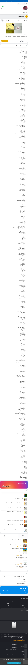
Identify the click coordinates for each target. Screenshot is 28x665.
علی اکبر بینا (23, 296)
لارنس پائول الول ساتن (21, 346)
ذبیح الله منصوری (22, 205)
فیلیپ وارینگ (23, 332)
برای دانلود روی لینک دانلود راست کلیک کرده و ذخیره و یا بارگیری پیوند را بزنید (16, 1)
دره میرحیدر (23, 185)
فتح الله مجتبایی (22, 322)
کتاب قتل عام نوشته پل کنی (19, 498)
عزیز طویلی (23, 289)
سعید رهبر (23, 237)
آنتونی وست (23, 65)
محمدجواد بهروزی (22, 377)
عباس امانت (23, 267)
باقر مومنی (23, 124)
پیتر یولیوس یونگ (22, 137)
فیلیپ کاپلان (23, 329)
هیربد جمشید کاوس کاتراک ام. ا (20, 433)
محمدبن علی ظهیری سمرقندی (20, 375)
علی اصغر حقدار (22, 291)
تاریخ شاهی (23, 142)
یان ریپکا (23, 451)
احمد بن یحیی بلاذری (21, 90)
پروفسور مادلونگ (22, 135)
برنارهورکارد (23, 127)
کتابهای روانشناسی (23, 462)
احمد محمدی (23, 94)
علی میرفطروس (22, 306)
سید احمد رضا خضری (21, 246)
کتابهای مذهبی (23, 472)
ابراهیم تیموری (22, 68)
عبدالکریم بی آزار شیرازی (21, 285)
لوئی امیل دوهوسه (22, 351)
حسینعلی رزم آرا (22, 177)
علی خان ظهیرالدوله (22, 298)
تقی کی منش (23, 145)
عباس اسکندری (22, 264)
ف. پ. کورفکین (22, 318)
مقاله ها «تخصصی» (23, 476)
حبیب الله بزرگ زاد (22, 168)
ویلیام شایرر (23, 445)
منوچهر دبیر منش (22, 399)
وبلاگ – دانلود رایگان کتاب (9, 601)
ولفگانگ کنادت (22, 438)
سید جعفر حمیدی (22, 247)
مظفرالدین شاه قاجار (22, 396)
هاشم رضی (23, 423)
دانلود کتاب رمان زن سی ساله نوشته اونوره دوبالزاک (15, 524)
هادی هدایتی (23, 420)
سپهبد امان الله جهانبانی (21, 228)
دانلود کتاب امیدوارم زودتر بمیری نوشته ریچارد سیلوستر (15, 520)
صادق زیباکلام (23, 262)
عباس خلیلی (23, 270)
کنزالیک (23, 342)
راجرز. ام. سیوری (22, 206)
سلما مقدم (23, 241)
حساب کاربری (24, 605)
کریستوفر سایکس (22, 340)
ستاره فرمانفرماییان (22, 232)
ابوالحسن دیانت (22, 74)
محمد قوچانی (23, 370)
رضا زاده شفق (23, 216)
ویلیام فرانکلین (22, 446)
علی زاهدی (23, 301)
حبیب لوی (23, 170)
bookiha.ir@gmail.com (21, 583)
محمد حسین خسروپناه (21, 366)
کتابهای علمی (24, 467)
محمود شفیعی (22, 385)
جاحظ (24, 147)
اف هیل (23, 104)
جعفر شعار (23, 152)
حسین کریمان (23, 175)
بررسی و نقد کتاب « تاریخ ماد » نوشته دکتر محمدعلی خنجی (16, 20)
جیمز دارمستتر (22, 163)
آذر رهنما (23, 58)
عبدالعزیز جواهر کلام (22, 280)
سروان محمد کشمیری (21, 236)
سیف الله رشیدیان (22, 255)
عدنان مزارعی (23, 287)
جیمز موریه (23, 164)
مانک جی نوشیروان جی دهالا (20, 360)
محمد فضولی (24, 475)
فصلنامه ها (24, 53)
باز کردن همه (25, 49)
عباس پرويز (23, 268)
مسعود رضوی (22, 393)
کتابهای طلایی (24, 466)
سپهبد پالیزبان (23, 230)
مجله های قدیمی (23, 473)
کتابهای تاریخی (23, 57)
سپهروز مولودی (22, 231)
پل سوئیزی (23, 136)
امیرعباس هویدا (22, 114)
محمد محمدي (22, 371)
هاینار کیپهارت (22, 425)
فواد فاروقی (23, 328)
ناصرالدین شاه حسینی (21, 415)
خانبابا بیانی (23, 180)
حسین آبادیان (23, 174)
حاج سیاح (23, 167)
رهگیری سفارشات (10, 607)
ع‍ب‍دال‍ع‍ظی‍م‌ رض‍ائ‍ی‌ (22, 282)
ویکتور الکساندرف (22, 440)
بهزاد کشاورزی (23, 130)
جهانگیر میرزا (23, 158)
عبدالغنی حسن (22, 284)
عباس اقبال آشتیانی (22, 265)
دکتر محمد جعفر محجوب (21, 200)
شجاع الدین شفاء (22, 258)
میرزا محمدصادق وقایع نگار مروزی (20, 413)
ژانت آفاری (23, 223)
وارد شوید (19, 3)
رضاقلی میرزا (23, 218)
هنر (25, 478)
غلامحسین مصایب (22, 314)
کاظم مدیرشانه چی (22, 338)
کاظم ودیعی (23, 339)
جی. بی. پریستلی (22, 161)
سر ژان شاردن (23, 233)
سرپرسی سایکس (22, 234)
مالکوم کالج (23, 359)
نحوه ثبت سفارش (10, 603)
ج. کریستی (23, 146)
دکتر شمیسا (23, 196)
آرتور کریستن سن (22, 61)
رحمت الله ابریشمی (22, 209)
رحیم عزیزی (23, 214)
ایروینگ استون (22, 120)
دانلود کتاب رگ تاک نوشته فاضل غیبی (17, 516)
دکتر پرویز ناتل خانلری (21, 188)
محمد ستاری (23, 369)
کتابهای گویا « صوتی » (22, 471)
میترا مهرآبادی (23, 408)
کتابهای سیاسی (23, 463)
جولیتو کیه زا (23, 159)
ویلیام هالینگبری (22, 449)
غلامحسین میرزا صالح (21, 316)
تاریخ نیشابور (23, 143)
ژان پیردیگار (23, 221)
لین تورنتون (23, 353)
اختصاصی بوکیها (22, 95)
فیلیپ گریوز (23, 331)
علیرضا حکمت (23, 308)
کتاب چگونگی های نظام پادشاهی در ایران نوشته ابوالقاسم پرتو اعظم (13, 529)
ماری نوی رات (23, 358)
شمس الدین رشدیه (22, 259)
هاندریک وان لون (22, 424)
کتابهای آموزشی (23, 55)
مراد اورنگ (23, 388)
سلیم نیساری (23, 242)
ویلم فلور (23, 443)
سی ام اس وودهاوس (21, 243)
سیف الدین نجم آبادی (21, 254)
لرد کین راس (23, 350)
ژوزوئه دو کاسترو (22, 225)
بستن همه (21, 49)
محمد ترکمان (23, 364)
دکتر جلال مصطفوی (22, 189)
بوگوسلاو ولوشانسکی (22, 132)
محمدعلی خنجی (22, 381)
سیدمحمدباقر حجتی (22, 253)
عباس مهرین (23, 274)
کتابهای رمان (24, 461)
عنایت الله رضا (23, 313)
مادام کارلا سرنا (22, 356)
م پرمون (23, 354)
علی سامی (23, 302)
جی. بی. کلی (23, 162)
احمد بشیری (23, 89)
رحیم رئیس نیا (22, 212)
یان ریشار (23, 452)
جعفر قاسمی (23, 154)
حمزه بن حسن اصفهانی (21, 178)
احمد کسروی (23, 93)
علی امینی (23, 297)
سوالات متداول (10, 605)
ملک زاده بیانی (22, 397)
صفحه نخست (24, 601)
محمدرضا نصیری (22, 380)
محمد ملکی (23, 372)
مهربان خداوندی (22, 403)
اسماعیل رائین (23, 100)
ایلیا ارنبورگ (23, 122)
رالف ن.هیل (23, 207)
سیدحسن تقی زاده (22, 252)
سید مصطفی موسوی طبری (21, 250)
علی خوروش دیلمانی (22, 300)
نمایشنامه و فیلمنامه (23, 477)
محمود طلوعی (23, 386)
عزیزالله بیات (23, 290)
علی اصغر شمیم (22, 294)
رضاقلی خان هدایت (22, 217)
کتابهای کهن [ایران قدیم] (22, 470)
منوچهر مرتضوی (22, 401)
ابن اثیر (23, 73)
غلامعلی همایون (22, 317)
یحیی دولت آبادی (22, 454)
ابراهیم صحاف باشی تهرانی (21, 69)
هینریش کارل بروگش (21, 434)
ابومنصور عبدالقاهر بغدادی (21, 84)
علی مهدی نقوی (22, 305)
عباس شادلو (23, 271)
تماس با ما (25, 607)
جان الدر (23, 148)
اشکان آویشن (23, 103)
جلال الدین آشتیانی (22, 157)
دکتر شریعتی (23, 195)
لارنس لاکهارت (22, 348)
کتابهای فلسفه (24, 468)
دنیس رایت (23, 202)
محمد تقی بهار (22, 365)
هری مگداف (23, 428)
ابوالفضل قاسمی (22, 76)
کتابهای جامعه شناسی (23, 459)
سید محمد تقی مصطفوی (21, 249)
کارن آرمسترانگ (22, 335)
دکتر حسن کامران (22, 191)
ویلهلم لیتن (23, 444)
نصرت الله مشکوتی (22, 418)
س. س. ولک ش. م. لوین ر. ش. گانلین (19, 227)
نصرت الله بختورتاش (22, 417)
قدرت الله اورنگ (22, 334)
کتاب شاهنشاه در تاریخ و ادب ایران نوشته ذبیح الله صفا (14, 502)
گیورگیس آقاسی (22, 345)
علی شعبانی (23, 303)
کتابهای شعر (24, 465)
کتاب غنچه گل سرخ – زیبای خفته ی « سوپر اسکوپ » (15, 507)
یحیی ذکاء (23, 455)
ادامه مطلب (5, 41)
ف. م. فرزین (23, 319)
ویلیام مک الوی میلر (22, 447)
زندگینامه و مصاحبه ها (22, 52)
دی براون (23, 204)
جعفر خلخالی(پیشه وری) (21, 151)
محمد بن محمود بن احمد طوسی (20, 362)
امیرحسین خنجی (22, 113)
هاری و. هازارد (22, 422)
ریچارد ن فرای (23, 220)
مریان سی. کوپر (22, 392)
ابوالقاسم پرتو (23, 77)
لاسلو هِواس (23, 349)
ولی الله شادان (23, 439)
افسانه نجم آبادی (22, 105)
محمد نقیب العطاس (22, 374)
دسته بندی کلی (23, 50)
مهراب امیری (23, 402)
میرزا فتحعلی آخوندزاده (21, 410)
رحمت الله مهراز (22, 210)
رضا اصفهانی (23, 215)
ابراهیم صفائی (23, 71)
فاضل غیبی (23, 321)
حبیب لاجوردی (22, 169)
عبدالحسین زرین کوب (21, 276)
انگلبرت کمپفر (23, 117)
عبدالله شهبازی (23, 286)
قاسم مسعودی (22, 333)
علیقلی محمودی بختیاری (21, 311)
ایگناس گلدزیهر (22, 121)
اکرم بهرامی (23, 106)
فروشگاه (25, 603)
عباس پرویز (23, 269)
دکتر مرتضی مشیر (22, 201)
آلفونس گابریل (23, 63)
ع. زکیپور (23, 263)
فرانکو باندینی (23, 323)
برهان (24, 129)
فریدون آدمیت (22, 324)
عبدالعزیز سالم (23, 281)
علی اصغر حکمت (22, 292)
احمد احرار (23, 87)
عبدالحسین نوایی (22, 278)
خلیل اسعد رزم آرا (22, 184)
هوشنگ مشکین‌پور (22, 431)
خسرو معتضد (23, 181)
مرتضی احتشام (22, 390)
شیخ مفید (23, 260)
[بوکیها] (25, 8)
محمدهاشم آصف (22, 383)
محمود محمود (22, 387)
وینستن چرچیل (22, 450)
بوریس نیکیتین (22, 131)
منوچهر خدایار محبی (22, 398)
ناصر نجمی (23, 414)
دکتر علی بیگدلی (22, 198)
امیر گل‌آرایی (23, 109)
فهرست (23, 12)
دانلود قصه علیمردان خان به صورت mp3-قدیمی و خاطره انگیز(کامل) (12, 494)
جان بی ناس (23, 150)
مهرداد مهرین (23, 404)
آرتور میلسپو (23, 62)
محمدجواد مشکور (22, 379)
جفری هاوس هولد (22, 156)
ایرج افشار (23, 119)
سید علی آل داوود (22, 248)
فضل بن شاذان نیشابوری (21, 327)
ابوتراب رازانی (23, 81)
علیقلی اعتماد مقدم (22, 310)
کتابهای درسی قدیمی (23, 460)
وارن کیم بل (23, 436)
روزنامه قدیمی (24, 51)
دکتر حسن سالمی (22, 190)
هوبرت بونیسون (22, 430)
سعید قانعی (23, 238)
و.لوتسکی (23, 435)
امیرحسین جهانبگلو (22, 111)
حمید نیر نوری (23, 179)
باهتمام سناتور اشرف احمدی (20, 125)
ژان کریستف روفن (22, 222)
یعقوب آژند (23, 456)
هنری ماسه (23, 429)
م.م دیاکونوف (23, 355)
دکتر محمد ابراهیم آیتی (21, 199)
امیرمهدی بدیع (22, 116)
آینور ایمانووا (23, 66)
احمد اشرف (23, 88)
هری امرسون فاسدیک (21, 427)
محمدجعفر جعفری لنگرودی (21, 376)
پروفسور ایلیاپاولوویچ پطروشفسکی (20, 134)
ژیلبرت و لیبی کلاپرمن (21, 226)
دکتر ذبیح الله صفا (22, 193)
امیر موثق (23, 110)
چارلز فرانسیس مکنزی (21, 166)
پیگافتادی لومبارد (22, 140)
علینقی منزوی (23, 312)
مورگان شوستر (23, 407)
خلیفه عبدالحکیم (22, 183)
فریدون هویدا (23, 326)
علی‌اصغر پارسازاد (22, 307)
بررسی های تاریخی (22, 126)
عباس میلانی (23, 275)
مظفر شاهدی (23, 395)
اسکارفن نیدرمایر (22, 99)
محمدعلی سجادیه (22, 382)
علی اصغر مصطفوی (22, 295)
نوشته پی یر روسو (22, 419)
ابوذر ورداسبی (23, 82)
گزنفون (24, 344)
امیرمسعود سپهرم (22, 115)
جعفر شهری (23, 153)
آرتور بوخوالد (23, 60)
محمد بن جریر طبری (22, 361)
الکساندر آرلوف (22, 108)
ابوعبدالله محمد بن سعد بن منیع (20, 83)
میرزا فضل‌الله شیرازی (21, 412)
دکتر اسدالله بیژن (22, 186)
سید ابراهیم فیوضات (22, 244)
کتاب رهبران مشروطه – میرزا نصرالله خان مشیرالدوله (15, 511)
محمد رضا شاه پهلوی (22, 367)
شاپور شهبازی (23, 257)
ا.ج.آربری (23, 67)
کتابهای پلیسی (24, 56)
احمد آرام (23, 86)
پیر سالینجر (23, 138)
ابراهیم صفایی (22, 72)
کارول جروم (23, 337)
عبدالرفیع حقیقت (22, 279)
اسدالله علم (23, 97)
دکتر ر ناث (23, 194)
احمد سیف (23, 92)
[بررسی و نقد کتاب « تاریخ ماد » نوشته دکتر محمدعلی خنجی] (14, 28)
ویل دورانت (23, 441)
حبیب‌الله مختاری (22, 172)
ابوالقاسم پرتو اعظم (22, 78)
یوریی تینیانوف (22, 457)
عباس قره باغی (23, 273)
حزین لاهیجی (23, 173)
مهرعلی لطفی (23, 406)
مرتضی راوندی (22, 391)
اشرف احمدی (23, 102)
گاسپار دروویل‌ (23, 343)
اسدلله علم (23, 98)
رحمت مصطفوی (22, 211)
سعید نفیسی (23, 239)
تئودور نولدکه (23, 141)
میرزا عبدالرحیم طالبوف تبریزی (20, 409)
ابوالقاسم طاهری (22, 79)
